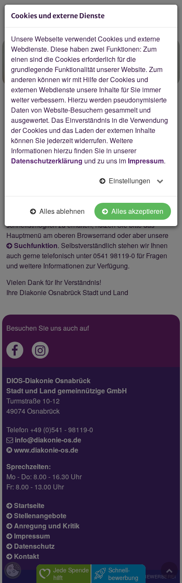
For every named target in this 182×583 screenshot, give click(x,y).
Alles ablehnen (61, 211)
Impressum (146, 161)
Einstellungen (129, 180)
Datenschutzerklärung (47, 161)
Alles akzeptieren (136, 211)
